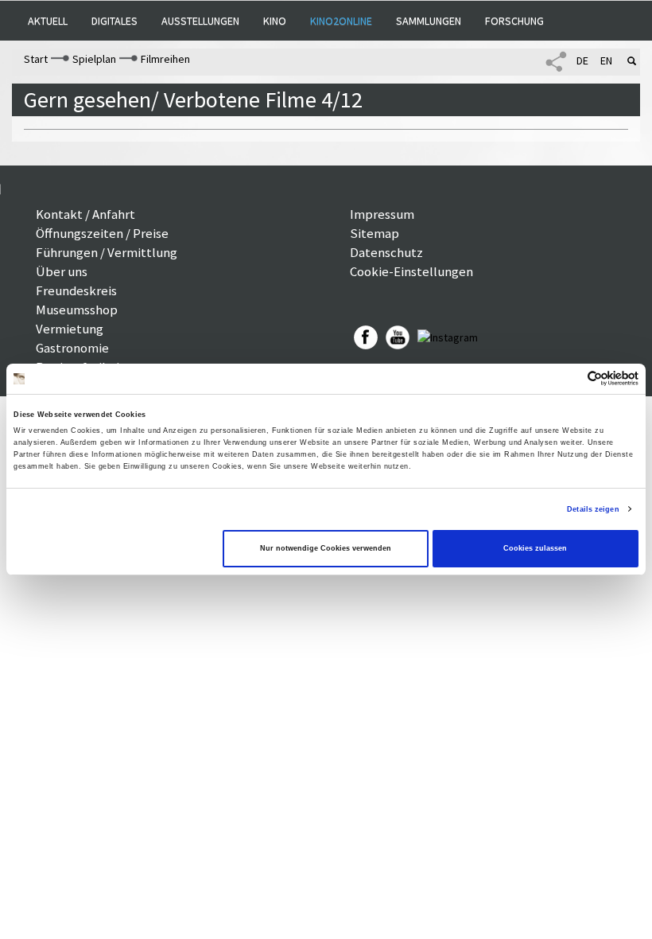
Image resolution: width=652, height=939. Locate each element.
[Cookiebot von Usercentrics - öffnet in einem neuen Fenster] (568, 378)
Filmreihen (165, 59)
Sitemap (374, 233)
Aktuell (48, 21)
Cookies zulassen (535, 548)
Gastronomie (72, 348)
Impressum (382, 214)
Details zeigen (593, 509)
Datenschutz (386, 252)
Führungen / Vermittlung (106, 252)
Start (36, 59)
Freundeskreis (76, 290)
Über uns (61, 271)
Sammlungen (428, 21)
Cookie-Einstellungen (411, 271)
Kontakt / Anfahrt (85, 214)
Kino (274, 21)
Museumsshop (77, 309)
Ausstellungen (200, 21)
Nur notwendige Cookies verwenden (325, 548)
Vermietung (69, 328)
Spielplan (94, 59)
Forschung (514, 21)
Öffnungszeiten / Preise (102, 233)
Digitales (114, 21)
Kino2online (341, 21)
